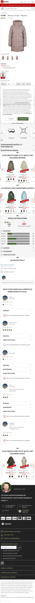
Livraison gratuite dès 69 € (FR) (10, 506)
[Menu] (2, 8)
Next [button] (32, 130)
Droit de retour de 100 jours (26, 506)
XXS (3, 84)
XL (27, 84)
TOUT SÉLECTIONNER (23, 118)
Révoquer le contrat (8, 577)
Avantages (6, 310)
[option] (17, 35)
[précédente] (2, 169)
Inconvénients (7, 369)
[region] (17, 104)
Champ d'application (9, 340)
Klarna (7, 510)
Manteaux (4, 13)
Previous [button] (2, 130)
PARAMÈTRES (11, 118)
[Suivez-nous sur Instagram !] (3, 563)
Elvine (3, 15)
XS (9, 84)
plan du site (30, 597)
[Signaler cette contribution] (11, 302)
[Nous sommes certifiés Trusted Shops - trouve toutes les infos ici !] (20, 511)
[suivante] (32, 169)
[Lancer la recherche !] (32, 8)
